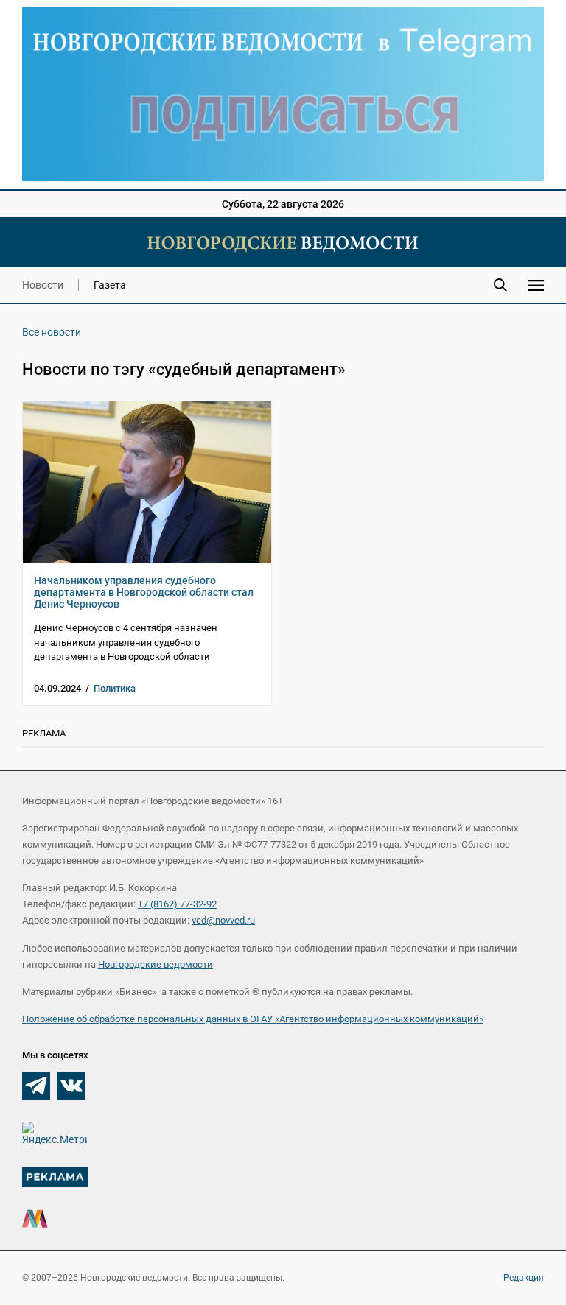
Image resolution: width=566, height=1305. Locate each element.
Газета (110, 285)
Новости (42, 285)
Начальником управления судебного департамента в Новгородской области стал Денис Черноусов (144, 592)
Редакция (523, 1278)
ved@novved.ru (223, 920)
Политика (115, 688)
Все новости (51, 332)
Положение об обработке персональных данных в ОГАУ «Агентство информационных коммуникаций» (252, 1018)
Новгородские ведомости (155, 964)
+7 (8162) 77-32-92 (177, 904)
